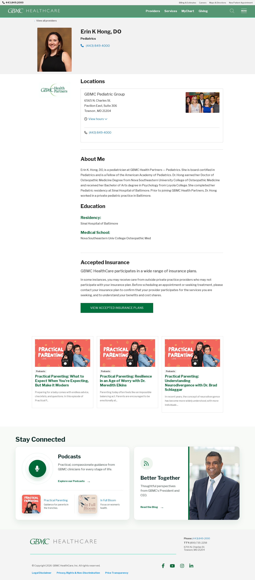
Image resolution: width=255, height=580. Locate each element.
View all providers (46, 20)
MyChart (188, 11)
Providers (153, 11)
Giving (203, 11)
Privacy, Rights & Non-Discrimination (78, 572)
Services (170, 11)
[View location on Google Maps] (167, 102)
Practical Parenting (56, 500)
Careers (202, 2)
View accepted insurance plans (116, 308)
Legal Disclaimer (41, 572)
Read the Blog (152, 507)
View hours (96, 119)
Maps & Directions (217, 2)
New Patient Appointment (241, 2)
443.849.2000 (14, 2)
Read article (62, 372)
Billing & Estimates (187, 2)
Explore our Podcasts (74, 481)
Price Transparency (116, 572)
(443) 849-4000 (97, 45)
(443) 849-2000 (201, 538)
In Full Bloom (108, 500)
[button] (244, 11)
